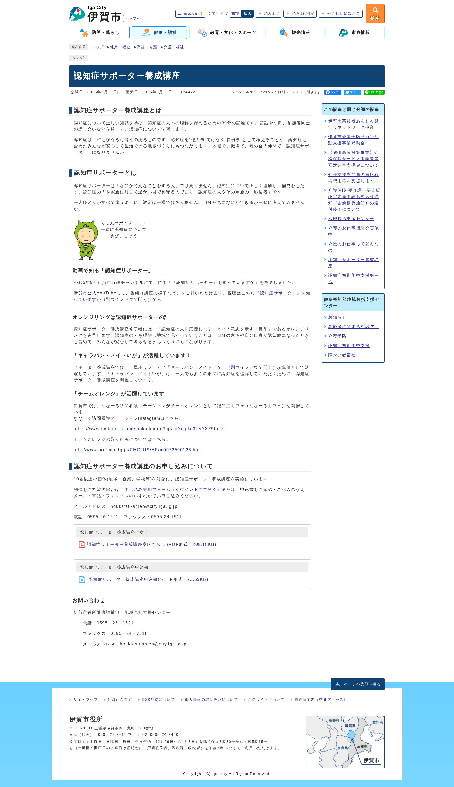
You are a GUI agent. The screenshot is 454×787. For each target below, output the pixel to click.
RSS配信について (158, 699)
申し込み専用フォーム (173, 489)
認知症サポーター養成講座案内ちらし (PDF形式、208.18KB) (151, 544)
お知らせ (337, 317)
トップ (97, 47)
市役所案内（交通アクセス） (321, 699)
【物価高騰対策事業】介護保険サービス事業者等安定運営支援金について (353, 158)
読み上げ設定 (303, 13)
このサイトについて (266, 699)
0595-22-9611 (112, 735)
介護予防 (337, 336)
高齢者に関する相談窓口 (353, 326)
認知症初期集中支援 (349, 345)
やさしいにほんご (343, 13)
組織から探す (120, 699)
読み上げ (271, 13)
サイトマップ (85, 699)
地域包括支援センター (351, 218)
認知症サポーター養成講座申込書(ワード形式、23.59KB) (147, 579)
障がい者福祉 (342, 355)
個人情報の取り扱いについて (211, 699)
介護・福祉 (174, 47)
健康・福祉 (120, 47)
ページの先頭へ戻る (362, 684)
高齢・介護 (147, 47)
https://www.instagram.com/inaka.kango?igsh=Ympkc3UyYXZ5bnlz (149, 429)
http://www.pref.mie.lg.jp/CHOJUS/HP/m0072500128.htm (137, 450)
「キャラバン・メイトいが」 (221, 367)
